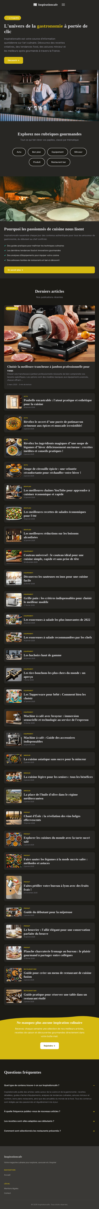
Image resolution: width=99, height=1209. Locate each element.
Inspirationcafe (45, 4)
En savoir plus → (15, 270)
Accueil (7, 1175)
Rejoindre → (49, 1046)
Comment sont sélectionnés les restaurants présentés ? (32, 1131)
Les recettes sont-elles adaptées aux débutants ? (29, 1121)
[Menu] (63, 5)
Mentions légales (11, 1188)
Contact (7, 1193)
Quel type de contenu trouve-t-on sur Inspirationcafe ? (31, 1085)
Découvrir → (13, 60)
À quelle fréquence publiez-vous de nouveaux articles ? (32, 1111)
